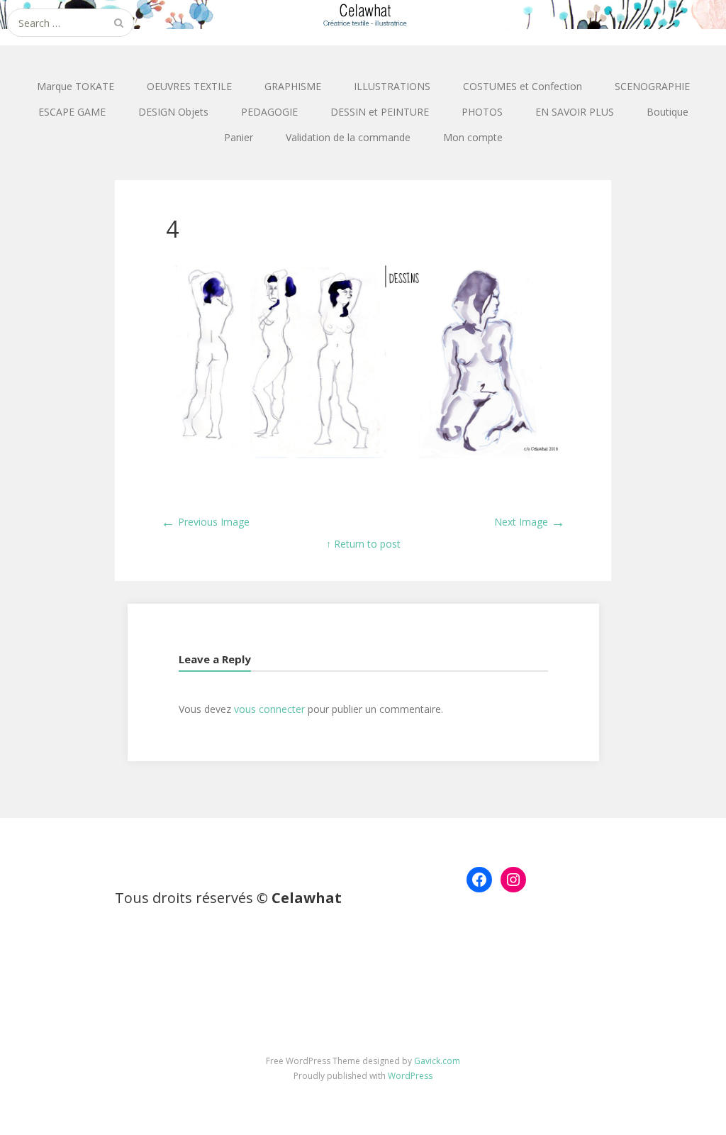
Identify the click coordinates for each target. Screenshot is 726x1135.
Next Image (529, 521)
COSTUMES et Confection (522, 86)
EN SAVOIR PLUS (574, 111)
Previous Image (205, 521)
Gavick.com (437, 1061)
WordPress (410, 1076)
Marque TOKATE (75, 86)
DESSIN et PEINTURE (379, 111)
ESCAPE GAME (72, 111)
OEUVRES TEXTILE (189, 86)
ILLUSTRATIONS (392, 86)
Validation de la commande (348, 137)
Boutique (667, 111)
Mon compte (473, 137)
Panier (238, 137)
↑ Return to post (363, 543)
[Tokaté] (363, 14)
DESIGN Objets (173, 111)
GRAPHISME (292, 86)
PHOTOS (482, 111)
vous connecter (269, 709)
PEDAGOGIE (269, 111)
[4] (363, 454)
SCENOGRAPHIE (652, 86)
